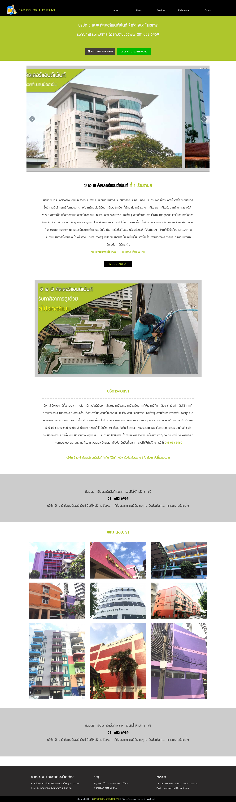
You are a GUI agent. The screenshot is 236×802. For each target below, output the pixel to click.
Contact (208, 10)
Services (161, 10)
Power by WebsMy (146, 799)
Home (115, 10)
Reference (183, 10)
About (139, 10)
